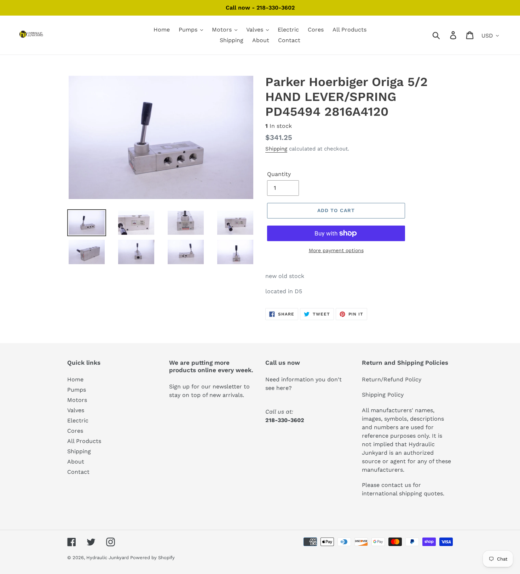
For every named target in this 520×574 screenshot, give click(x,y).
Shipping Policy (383, 394)
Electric (77, 420)
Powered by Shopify (152, 557)
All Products (84, 441)
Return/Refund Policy (391, 379)
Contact (78, 471)
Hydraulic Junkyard (108, 557)
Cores (75, 430)
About (75, 461)
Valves (75, 410)
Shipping (276, 149)
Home (75, 379)
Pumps (76, 389)
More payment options (336, 250)
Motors (77, 400)
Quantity (279, 174)
